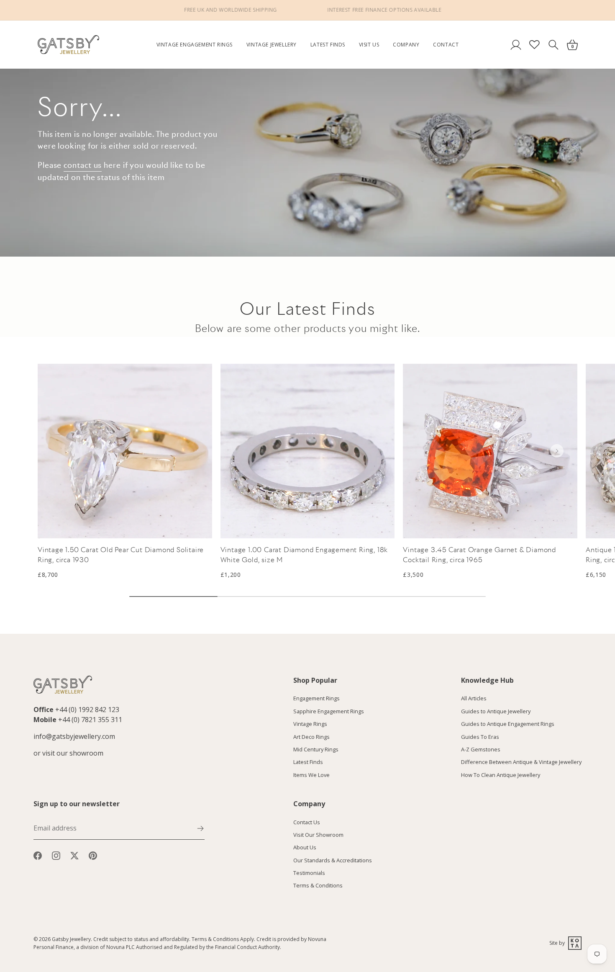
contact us (83, 165)
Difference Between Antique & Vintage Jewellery (521, 762)
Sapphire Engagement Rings (328, 711)
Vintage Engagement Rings (194, 44)
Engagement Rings (316, 698)
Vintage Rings (310, 724)
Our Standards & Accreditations (332, 860)
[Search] (553, 44)
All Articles (474, 698)
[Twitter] (74, 854)
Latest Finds (327, 44)
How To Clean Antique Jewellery (500, 775)
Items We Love (311, 775)
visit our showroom (72, 753)
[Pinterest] (93, 854)
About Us (304, 847)
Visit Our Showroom (318, 834)
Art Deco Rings (311, 737)
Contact (446, 44)
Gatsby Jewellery (71, 939)
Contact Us (306, 822)
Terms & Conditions (318, 886)
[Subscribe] (200, 828)
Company (406, 44)
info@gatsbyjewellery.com (74, 736)
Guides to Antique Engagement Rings (507, 724)
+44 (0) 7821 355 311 (90, 719)
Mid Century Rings (315, 749)
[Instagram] (56, 854)
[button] (557, 451)
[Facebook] (37, 854)
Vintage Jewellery (271, 44)
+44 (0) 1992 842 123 (87, 709)
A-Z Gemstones (480, 749)
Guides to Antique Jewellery (495, 711)
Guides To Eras (480, 737)
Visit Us (369, 44)
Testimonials (309, 873)
